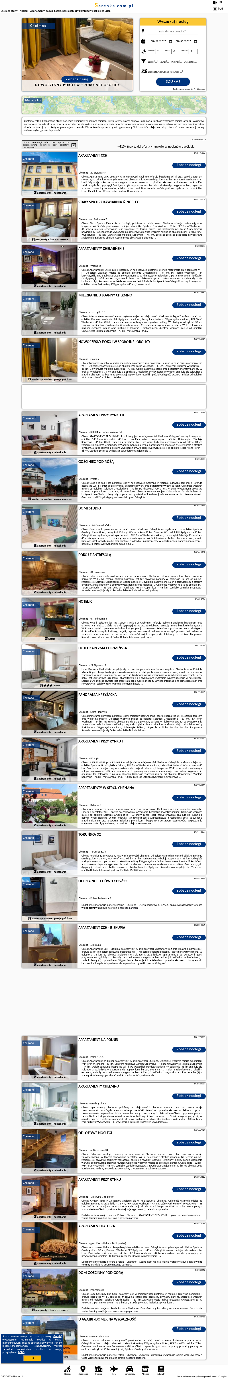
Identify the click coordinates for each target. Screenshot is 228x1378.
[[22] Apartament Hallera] (49, 1244)
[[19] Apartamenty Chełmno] (49, 1105)
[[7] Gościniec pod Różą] (49, 480)
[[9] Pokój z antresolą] (49, 573)
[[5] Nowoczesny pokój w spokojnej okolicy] (49, 360)
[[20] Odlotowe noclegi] (49, 1151)
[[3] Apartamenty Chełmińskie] (49, 267)
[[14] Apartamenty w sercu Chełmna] (49, 806)
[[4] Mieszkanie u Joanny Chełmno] (49, 314)
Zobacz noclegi (189, 165)
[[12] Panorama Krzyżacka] (49, 713)
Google (57, 1336)
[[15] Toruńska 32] (49, 853)
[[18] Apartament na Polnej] (49, 1058)
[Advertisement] (114, 1002)
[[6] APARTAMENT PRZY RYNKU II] (49, 433)
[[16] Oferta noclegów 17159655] (49, 899)
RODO (21, 1352)
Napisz (224, 1376)
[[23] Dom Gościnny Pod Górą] (49, 1291)
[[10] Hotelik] (49, 620)
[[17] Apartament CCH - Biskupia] (49, 946)
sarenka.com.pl (114, 6)
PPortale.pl (17, 1376)
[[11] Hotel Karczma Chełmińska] (49, 666)
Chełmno (28, 159)
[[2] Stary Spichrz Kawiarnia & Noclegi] (49, 220)
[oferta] (35, 192)
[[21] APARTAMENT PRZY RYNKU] (49, 1198)
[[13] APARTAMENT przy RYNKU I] (49, 760)
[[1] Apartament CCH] (49, 174)
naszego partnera (129, 908)
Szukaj (173, 82)
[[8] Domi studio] (49, 527)
